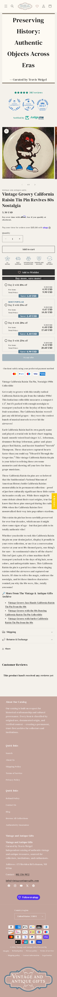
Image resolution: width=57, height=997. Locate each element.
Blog (8, 811)
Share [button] (8, 648)
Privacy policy (31, 951)
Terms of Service (14, 773)
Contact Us (11, 804)
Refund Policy (13, 798)
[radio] (28, 289)
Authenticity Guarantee (17, 824)
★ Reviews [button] (54, 501)
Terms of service (47, 951)
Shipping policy (14, 955)
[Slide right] (35, 184)
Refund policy (17, 951)
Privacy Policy (13, 779)
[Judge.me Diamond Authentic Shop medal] (14, 105)
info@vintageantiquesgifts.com (22, 880)
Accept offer (28, 357)
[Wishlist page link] (37, 6)
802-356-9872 (22, 874)
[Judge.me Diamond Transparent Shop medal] (28, 105)
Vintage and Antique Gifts (27, 947)
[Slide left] (22, 184)
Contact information (31, 955)
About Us (10, 759)
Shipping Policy (13, 766)
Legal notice (47, 955)
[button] (6, 6)
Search (9, 753)
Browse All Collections (17, 818)
